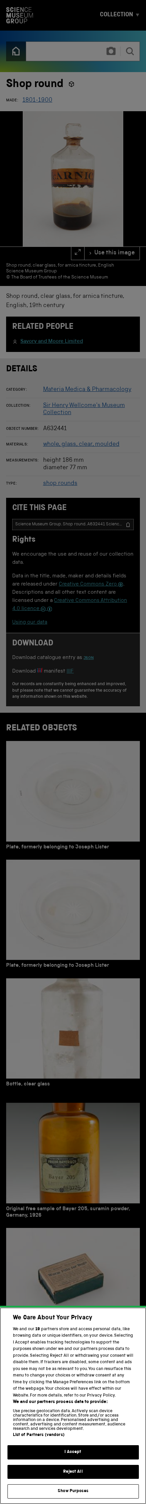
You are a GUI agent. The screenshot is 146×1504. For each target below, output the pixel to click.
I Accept (73, 1452)
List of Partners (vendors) (39, 1435)
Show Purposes (73, 1491)
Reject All (73, 1472)
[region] (73, 1405)
